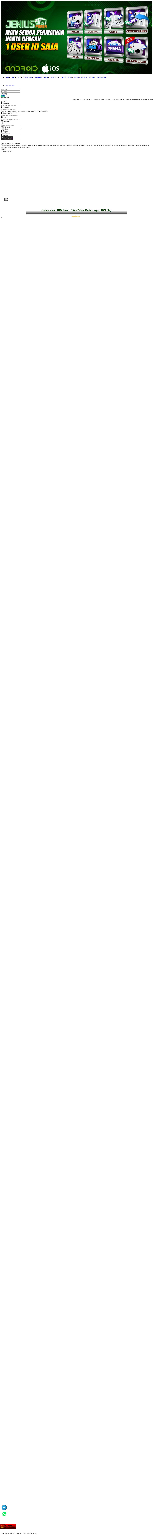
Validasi (5, 135)
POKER (13, 77)
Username (5, 103)
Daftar (3, 96)
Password (5, 107)
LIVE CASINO (38, 77)
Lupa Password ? (10, 85)
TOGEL (70, 77)
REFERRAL (92, 77)
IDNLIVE (46, 77)
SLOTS (19, 77)
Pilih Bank (6, 127)
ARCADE (76, 77)
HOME (7, 77)
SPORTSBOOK (54, 77)
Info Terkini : (5, 97)
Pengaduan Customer (9, 80)
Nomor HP (6, 121)
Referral (5, 131)
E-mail (4, 117)
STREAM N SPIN (28, 77)
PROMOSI (84, 77)
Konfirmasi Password (9, 113)
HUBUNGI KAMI (101, 77)
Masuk (4, 93)
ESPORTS (63, 77)
